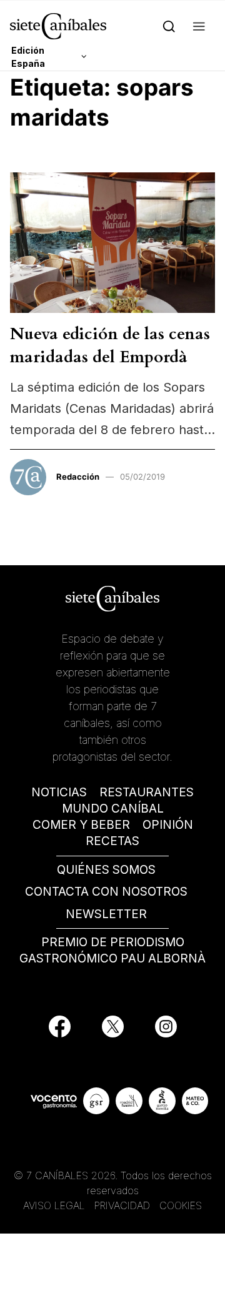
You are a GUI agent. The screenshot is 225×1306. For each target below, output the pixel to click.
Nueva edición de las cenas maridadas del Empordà (110, 345)
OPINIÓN (167, 825)
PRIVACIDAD (123, 1205)
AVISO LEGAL (54, 1205)
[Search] (169, 26)
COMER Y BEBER (81, 825)
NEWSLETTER (106, 914)
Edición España (28, 57)
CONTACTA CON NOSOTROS (106, 891)
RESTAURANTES (146, 792)
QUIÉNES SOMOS (106, 870)
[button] (199, 25)
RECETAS (112, 841)
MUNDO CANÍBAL (113, 808)
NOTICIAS (59, 792)
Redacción (77, 477)
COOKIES (180, 1205)
